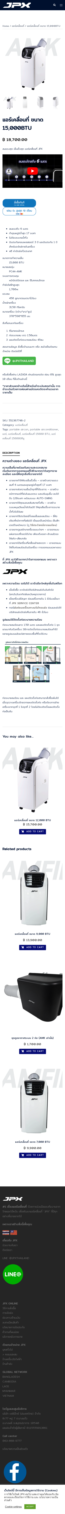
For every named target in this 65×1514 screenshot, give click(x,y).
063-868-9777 (12, 1441)
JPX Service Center (25, 603)
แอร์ (4, 434)
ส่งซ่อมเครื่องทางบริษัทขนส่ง (30, 608)
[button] (54, 5)
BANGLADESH (11, 1377)
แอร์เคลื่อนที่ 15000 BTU (36, 434)
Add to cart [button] (34, 831)
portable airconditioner (44, 429)
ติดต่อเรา (7, 1250)
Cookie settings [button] (13, 1506)
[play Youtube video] (32, 171)
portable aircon (19, 429)
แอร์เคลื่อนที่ (18, 26)
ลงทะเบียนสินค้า (10, 1322)
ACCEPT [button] (30, 1507)
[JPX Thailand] (16, 5)
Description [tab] (11, 453)
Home (5, 26)
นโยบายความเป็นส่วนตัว (15, 1449)
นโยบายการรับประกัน (13, 1327)
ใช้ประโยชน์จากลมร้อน (43, 525)
